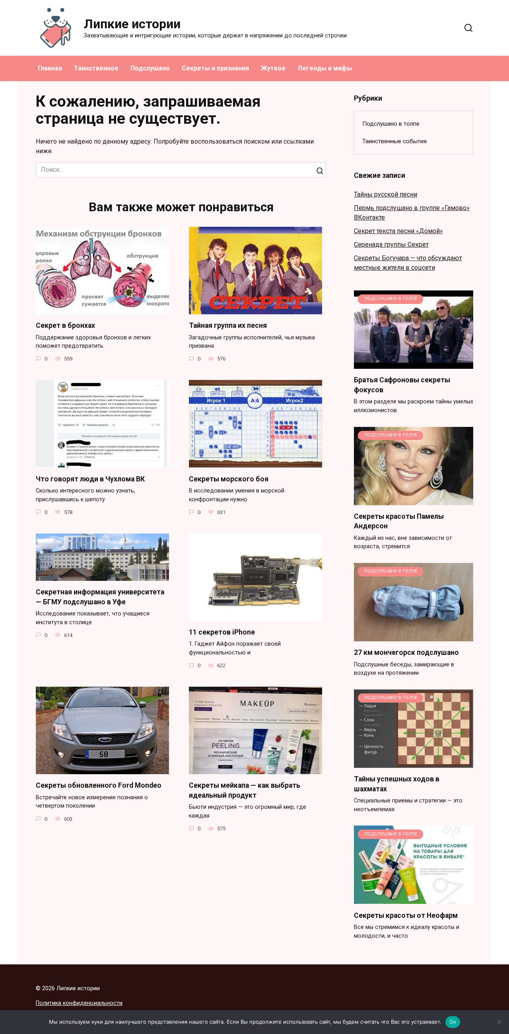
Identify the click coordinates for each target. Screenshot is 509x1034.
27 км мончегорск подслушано (406, 652)
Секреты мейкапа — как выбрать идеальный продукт (244, 790)
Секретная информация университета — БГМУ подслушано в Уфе (100, 597)
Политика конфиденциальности (79, 1003)
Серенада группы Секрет (391, 244)
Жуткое (273, 68)
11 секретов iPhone (222, 632)
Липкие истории (132, 23)
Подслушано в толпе (391, 123)
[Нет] (499, 1022)
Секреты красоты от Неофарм (406, 915)
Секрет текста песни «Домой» (398, 231)
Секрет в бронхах (65, 325)
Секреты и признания (215, 68)
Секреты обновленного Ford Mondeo (98, 785)
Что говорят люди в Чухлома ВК (90, 479)
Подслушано (150, 68)
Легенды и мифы (324, 68)
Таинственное (96, 68)
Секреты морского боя (228, 479)
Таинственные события (394, 141)
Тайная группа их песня (228, 325)
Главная (50, 68)
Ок (453, 1021)
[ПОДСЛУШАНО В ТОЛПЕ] (413, 364)
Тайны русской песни (385, 194)
